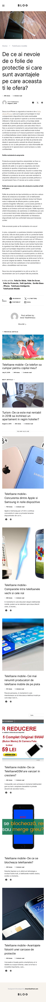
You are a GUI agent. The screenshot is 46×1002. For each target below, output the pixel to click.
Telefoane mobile (19, 46)
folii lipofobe (25, 283)
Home (4, 46)
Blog (23, 5)
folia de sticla (20, 280)
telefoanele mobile (11, 289)
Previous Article (11, 332)
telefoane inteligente (20, 286)
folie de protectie (11, 283)
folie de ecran (33, 280)
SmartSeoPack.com (31, 989)
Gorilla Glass (38, 283)
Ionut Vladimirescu (13, 102)
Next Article (7, 379)
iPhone (7, 286)
